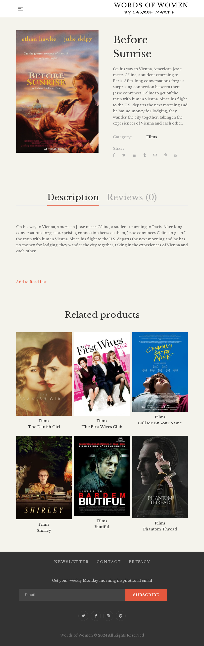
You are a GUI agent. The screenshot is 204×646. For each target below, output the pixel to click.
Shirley (44, 530)
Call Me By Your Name (160, 423)
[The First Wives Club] (102, 374)
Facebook (96, 616)
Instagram (108, 616)
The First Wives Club (102, 426)
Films (151, 136)
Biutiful (102, 526)
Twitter (83, 616)
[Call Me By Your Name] (160, 372)
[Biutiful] (102, 476)
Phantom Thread (160, 529)
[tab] (73, 197)
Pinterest (121, 616)
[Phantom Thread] (160, 477)
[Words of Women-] (151, 8)
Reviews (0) (131, 197)
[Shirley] (44, 477)
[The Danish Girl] (44, 374)
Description (73, 197)
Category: (122, 136)
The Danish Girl (44, 426)
